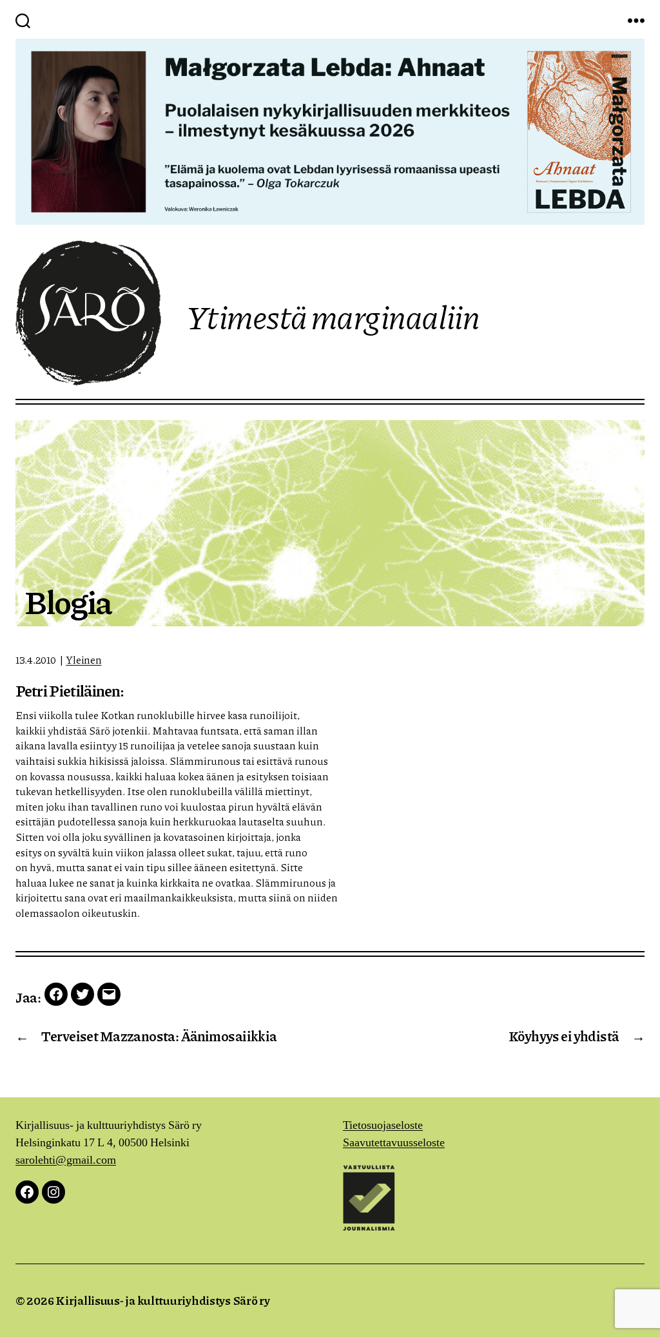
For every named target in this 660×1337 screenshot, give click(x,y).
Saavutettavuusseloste (394, 1142)
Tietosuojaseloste (383, 1125)
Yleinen (83, 659)
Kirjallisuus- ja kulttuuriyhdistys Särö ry (162, 1300)
